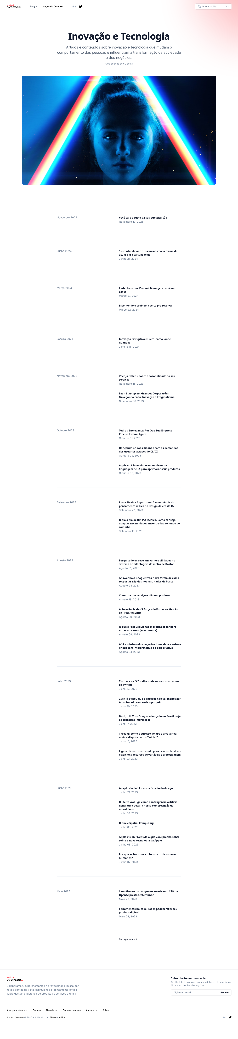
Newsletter (52, 1010)
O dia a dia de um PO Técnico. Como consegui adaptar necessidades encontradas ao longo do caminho (149, 523)
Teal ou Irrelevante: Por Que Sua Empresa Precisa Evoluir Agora (145, 432)
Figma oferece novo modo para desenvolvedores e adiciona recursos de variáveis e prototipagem (150, 752)
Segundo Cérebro (53, 6)
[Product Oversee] (14, 6)
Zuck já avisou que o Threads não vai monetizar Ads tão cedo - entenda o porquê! (150, 700)
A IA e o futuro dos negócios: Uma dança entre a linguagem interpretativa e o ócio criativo (150, 646)
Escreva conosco (72, 1010)
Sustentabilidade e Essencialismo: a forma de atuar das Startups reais (148, 252)
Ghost (53, 1017)
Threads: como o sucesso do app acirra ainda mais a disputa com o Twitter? (148, 735)
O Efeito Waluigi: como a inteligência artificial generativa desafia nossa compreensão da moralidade (148, 805)
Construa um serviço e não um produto (144, 595)
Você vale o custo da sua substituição (143, 217)
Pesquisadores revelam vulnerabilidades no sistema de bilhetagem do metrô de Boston (147, 562)
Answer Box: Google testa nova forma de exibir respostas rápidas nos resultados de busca (149, 579)
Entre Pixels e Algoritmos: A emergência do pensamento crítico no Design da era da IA (146, 504)
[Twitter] (81, 6)
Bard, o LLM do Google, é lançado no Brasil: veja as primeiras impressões (150, 717)
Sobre (105, 1010)
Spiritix (61, 1017)
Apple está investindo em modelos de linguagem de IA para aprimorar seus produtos (149, 467)
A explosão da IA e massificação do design (146, 788)
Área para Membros (16, 1010)
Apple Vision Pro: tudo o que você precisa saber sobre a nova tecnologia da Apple (149, 838)
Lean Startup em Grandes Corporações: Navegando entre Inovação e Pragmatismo (147, 395)
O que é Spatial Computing (136, 823)
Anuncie (90, 1010)
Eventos (37, 1010)
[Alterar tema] (74, 6)
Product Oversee (15, 1017)
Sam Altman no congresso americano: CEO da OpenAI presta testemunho (148, 893)
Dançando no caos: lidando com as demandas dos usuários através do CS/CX (148, 449)
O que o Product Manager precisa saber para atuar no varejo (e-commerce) (147, 628)
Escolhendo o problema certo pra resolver (145, 305)
